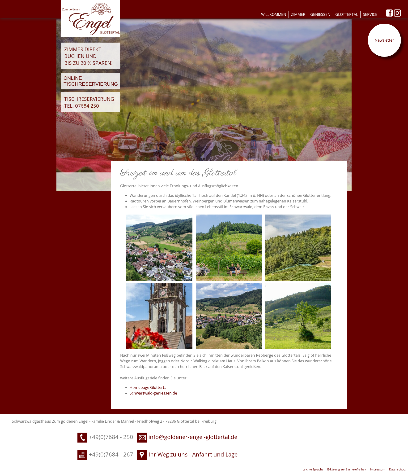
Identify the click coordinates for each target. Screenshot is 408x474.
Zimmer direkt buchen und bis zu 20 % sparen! (88, 56)
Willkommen (273, 14)
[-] (159, 247)
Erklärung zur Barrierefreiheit (346, 469)
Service (370, 14)
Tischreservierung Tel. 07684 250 (89, 102)
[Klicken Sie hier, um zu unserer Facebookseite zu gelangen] (389, 15)
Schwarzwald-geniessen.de (153, 393)
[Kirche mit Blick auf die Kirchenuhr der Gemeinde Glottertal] (159, 315)
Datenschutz (397, 469)
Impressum (377, 469)
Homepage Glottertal (148, 387)
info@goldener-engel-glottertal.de (193, 437)
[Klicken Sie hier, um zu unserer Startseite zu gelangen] (90, 36)
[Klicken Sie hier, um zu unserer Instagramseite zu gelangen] (397, 15)
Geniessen (320, 14)
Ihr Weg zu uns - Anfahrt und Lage (192, 454)
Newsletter (384, 40)
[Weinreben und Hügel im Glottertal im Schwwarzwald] (298, 247)
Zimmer (298, 14)
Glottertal (346, 14)
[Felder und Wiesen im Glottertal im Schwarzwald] (298, 315)
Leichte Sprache (313, 469)
